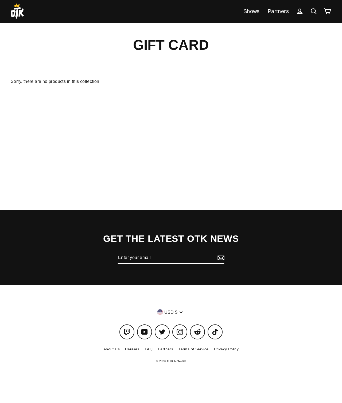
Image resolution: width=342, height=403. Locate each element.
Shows (251, 11)
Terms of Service (193, 349)
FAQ (149, 349)
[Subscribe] (220, 257)
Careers (132, 349)
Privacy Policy (226, 349)
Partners (278, 11)
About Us (111, 349)
